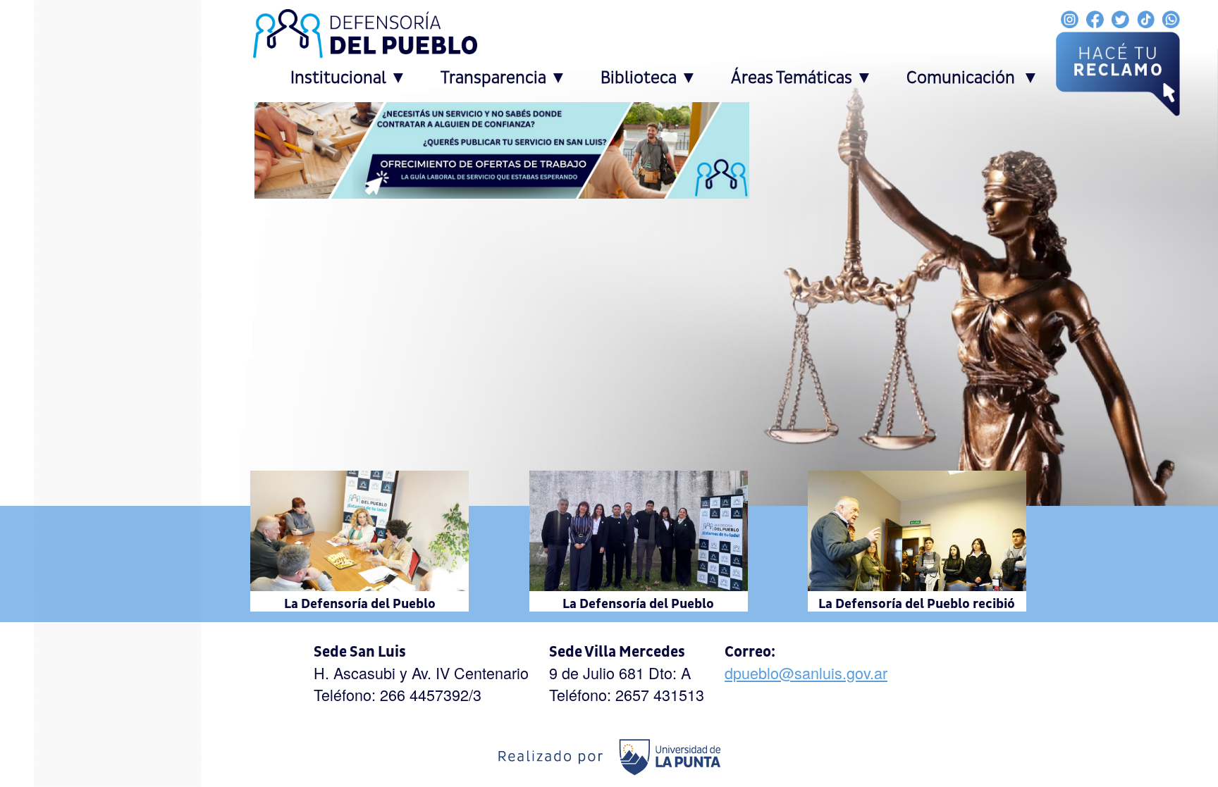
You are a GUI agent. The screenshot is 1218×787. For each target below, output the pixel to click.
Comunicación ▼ (972, 78)
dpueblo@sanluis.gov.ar (806, 672)
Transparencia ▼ (504, 78)
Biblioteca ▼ (649, 78)
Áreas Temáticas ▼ (802, 78)
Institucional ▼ (348, 78)
